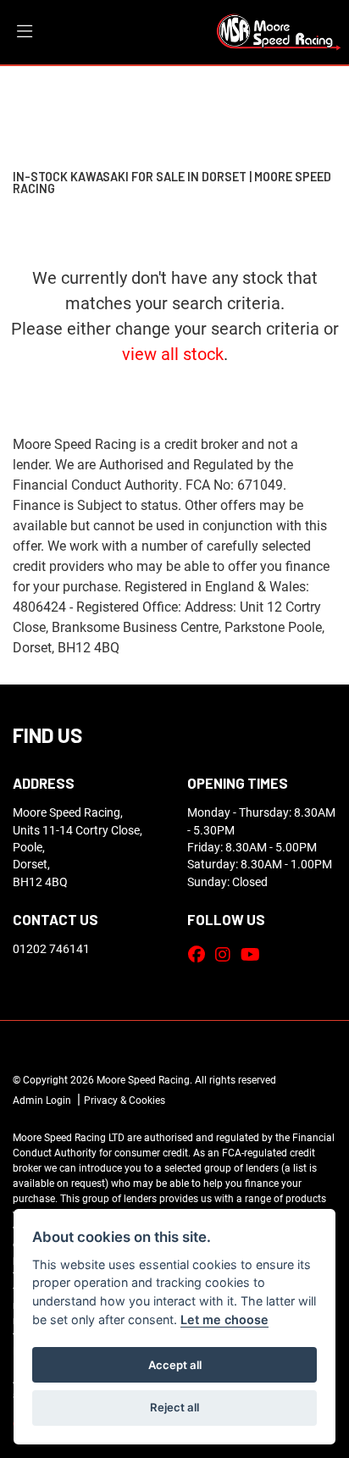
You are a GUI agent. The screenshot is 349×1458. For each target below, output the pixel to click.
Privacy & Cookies (124, 1099)
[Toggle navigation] (24, 31)
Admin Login (42, 1099)
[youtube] (254, 953)
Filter (305, 94)
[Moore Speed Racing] (278, 30)
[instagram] (227, 953)
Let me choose (224, 1319)
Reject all (174, 1407)
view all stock (173, 353)
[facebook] (200, 953)
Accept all (175, 1365)
